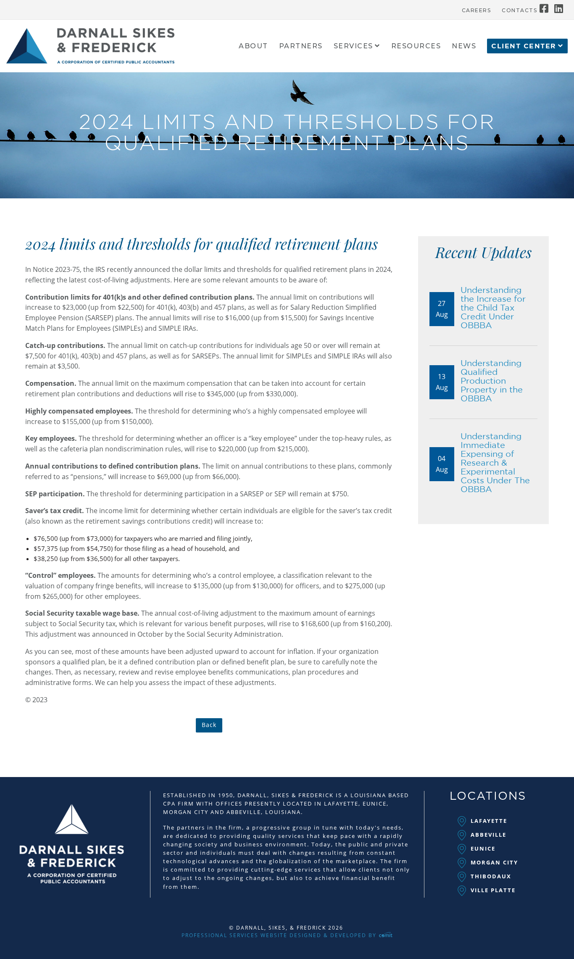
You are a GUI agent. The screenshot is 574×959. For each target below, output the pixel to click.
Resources (416, 46)
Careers (476, 10)
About (253, 46)
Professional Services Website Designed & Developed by (280, 935)
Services (353, 46)
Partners (301, 46)
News (464, 46)
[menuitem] (476, 8)
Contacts (519, 10)
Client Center (523, 46)
